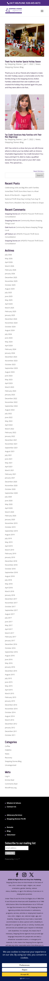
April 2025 (9, 304)
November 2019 (11, 523)
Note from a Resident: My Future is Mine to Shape (24, 202)
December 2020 (11, 481)
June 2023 (8, 375)
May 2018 (8, 584)
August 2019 (10, 534)
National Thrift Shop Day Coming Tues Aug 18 (22, 199)
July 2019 (8, 538)
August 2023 (10, 372)
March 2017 (9, 633)
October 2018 (10, 568)
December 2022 (11, 398)
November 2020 (11, 485)
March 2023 (9, 387)
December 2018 (11, 561)
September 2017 (11, 610)
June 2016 (8, 659)
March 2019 (9, 550)
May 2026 (8, 258)
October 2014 (10, 712)
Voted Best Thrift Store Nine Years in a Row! (22, 191)
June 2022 (8, 417)
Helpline (8, 750)
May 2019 (8, 542)
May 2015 (8, 686)
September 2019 (11, 531)
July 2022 (8, 413)
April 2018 (9, 587)
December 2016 (11, 644)
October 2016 (10, 648)
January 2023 (10, 394)
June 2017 (8, 621)
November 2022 (11, 402)
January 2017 (10, 640)
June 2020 (8, 500)
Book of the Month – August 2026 (18, 195)
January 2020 (10, 519)
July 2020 (8, 497)
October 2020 (10, 489)
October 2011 (10, 735)
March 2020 (9, 512)
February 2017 (10, 636)
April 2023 (9, 383)
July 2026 (8, 254)
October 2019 (10, 527)
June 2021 (8, 459)
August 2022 (10, 410)
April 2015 (9, 690)
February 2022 (10, 432)
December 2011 (11, 731)
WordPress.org (10, 787)
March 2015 (9, 693)
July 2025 (8, 292)
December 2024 (11, 319)
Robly (16, 859)
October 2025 (10, 285)
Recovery (8, 757)
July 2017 (8, 618)
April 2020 (9, 508)
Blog (8, 831)
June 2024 (8, 338)
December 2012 (11, 724)
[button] (42, 12)
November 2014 (11, 708)
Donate (10, 827)
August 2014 (10, 716)
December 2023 (11, 357)
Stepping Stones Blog (14, 67)
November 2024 (11, 323)
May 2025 (8, 300)
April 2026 (9, 262)
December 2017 (11, 599)
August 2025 (10, 289)
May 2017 (8, 625)
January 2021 (10, 478)
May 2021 (8, 463)
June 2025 (8, 296)
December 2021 (11, 440)
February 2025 (10, 311)
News (38, 64)
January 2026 (10, 273)
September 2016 (11, 652)
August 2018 (10, 576)
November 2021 (11, 444)
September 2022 (11, 406)
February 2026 (10, 270)
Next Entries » (38, 171)
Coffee (7, 746)
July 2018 (8, 580)
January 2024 (10, 353)
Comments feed (11, 784)
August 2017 (10, 614)
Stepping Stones (15, 64)
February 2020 (10, 515)
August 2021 (10, 451)
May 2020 (8, 504)
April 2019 (9, 546)
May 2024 (8, 341)
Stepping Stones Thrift (16, 819)
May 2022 (8, 421)
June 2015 (8, 682)
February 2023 (10, 391)
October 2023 (10, 364)
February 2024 (10, 349)
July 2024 (8, 334)
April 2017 (9, 629)
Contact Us (11, 806)
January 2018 (10, 595)
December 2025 (11, 277)
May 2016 (8, 663)
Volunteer (11, 835)
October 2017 (10, 606)
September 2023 (11, 368)
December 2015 (11, 671)
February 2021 (10, 474)
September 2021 (11, 447)
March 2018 (9, 591)
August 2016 (10, 655)
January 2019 (10, 557)
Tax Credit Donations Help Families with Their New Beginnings (23, 135)
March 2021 (9, 470)
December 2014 (11, 705)
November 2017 (11, 602)
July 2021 (8, 455)
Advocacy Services (14, 815)
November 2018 (11, 565)
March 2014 (9, 720)
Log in (7, 776)
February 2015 (10, 697)
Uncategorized (10, 765)
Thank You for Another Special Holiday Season (23, 61)
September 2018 (11, 572)
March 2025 (9, 307)
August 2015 (10, 674)
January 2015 (10, 701)
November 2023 (11, 360)
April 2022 (9, 425)
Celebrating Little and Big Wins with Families (22, 187)
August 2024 (10, 330)
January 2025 (10, 315)
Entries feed (9, 780)
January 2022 (10, 436)
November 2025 (11, 281)
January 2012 (10, 727)
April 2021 (9, 466)
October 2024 (10, 326)
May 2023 (8, 379)
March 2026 (9, 266)
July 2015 (8, 678)
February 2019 (10, 553)
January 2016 (10, 667)
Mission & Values (14, 803)
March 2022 (9, 429)
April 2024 (9, 345)
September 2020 (11, 493)
